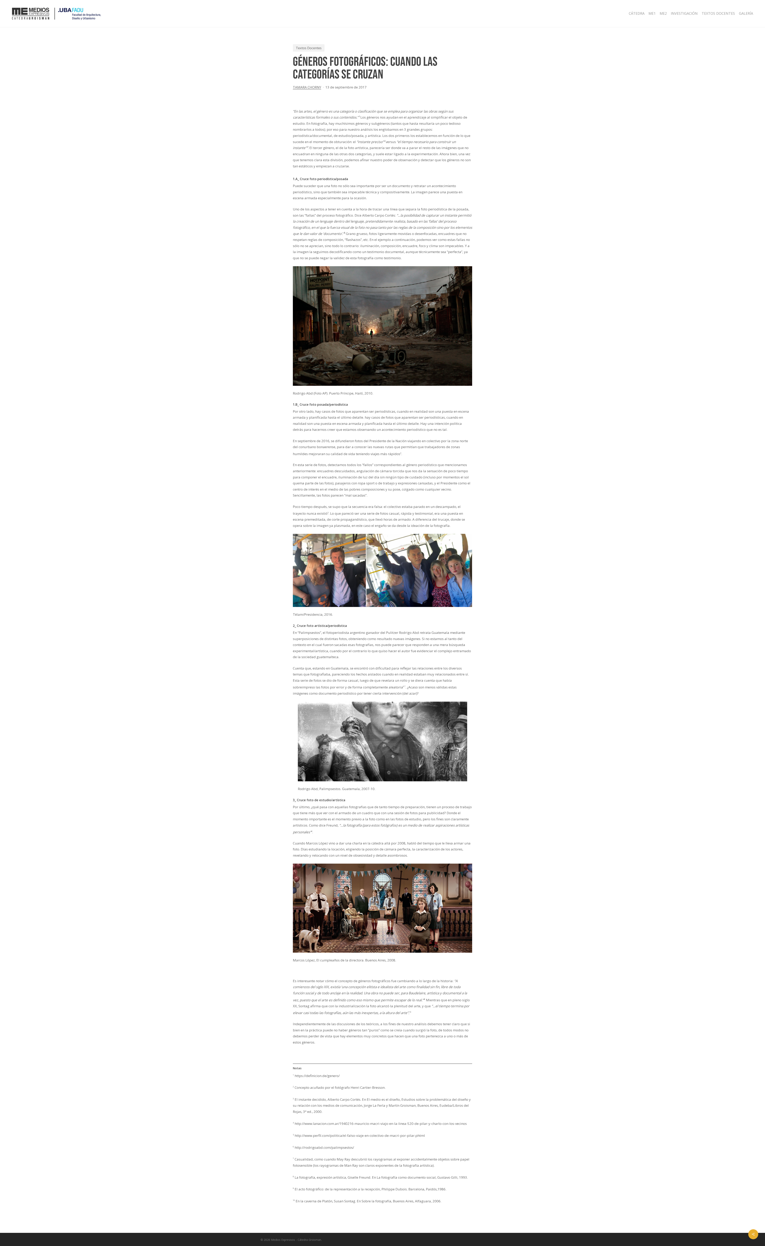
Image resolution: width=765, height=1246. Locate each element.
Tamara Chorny (307, 87)
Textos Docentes (309, 48)
